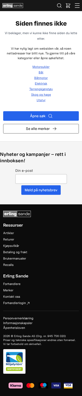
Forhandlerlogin (14, 303)
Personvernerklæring (18, 318)
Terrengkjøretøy (41, 89)
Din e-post (24, 171)
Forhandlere (11, 284)
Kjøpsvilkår (11, 246)
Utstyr (41, 100)
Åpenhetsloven (14, 328)
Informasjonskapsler (17, 323)
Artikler (8, 233)
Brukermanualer (14, 258)
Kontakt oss (11, 296)
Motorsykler (41, 67)
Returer (8, 239)
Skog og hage (41, 95)
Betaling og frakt (15, 252)
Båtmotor (41, 78)
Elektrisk (41, 83)
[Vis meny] (77, 5)
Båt (41, 72)
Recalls (8, 265)
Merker (8, 290)
